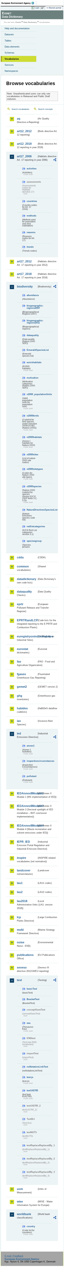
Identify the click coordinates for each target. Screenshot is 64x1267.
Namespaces (11, 71)
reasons (31, 232)
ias (19, 720)
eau (29, 1023)
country (31, 1226)
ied (19, 733)
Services (9, 65)
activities (31, 168)
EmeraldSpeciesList (32, 350)
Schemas (9, 52)
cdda (20, 557)
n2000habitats (32, 437)
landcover (23, 870)
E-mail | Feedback (14, 1256)
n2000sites (32, 454)
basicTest (32, 988)
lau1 (20, 883)
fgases (21, 674)
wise (20, 1201)
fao (19, 661)
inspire (21, 857)
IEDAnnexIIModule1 (27, 793)
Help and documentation (17, 28)
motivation (32, 377)
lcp (19, 917)
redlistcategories (32, 526)
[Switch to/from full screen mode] (43, 8)
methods (31, 215)
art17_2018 (24, 273)
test (19, 980)
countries (32, 201)
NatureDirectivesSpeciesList (32, 509)
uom (20, 1188)
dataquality (32, 335)
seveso (22, 967)
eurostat (22, 649)
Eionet (18, 22)
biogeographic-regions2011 (32, 321)
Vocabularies (12, 59)
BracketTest (32, 999)
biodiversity (25, 286)
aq (18, 118)
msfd (20, 929)
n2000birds (32, 415)
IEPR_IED (23, 841)
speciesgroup (32, 541)
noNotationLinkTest (32, 1066)
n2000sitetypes (32, 469)
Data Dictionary (30, 22)
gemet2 (22, 686)
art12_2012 (24, 131)
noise (20, 942)
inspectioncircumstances (32, 761)
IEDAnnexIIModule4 (27, 825)
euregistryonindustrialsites (27, 636)
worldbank (24, 1214)
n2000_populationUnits (32, 394)
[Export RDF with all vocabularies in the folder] (54, 160)
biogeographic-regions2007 (32, 306)
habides (22, 708)
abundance (32, 295)
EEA (19, 3)
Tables (8, 40)
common (23, 566)
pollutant (31, 776)
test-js (30, 1077)
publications (25, 954)
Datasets (9, 34)
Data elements (12, 46)
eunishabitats (32, 362)
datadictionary (26, 579)
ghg (19, 695)
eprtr (20, 604)
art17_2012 (24, 261)
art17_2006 (24, 156)
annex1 (30, 745)
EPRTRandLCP (27, 620)
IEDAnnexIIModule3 (27, 805)
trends (30, 247)
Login (37, 8)
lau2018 (22, 901)
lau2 (20, 892)
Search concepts (45, 109)
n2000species (32, 486)
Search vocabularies (20, 109)
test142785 (32, 1090)
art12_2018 (24, 143)
